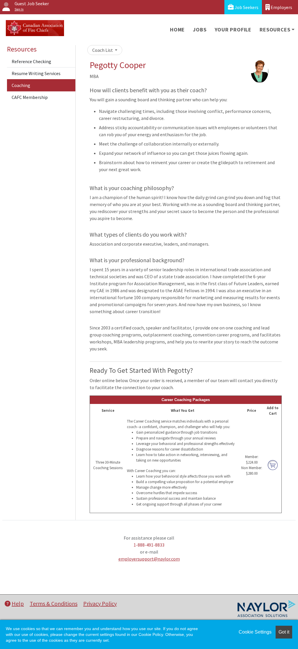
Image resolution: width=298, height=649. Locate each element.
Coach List (103, 50)
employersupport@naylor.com (149, 559)
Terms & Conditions (53, 603)
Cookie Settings (255, 632)
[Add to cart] (272, 464)
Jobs (199, 29)
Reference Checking (31, 61)
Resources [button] (275, 29)
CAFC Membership (30, 97)
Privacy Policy (100, 603)
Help (18, 603)
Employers (281, 7)
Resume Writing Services (36, 73)
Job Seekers (246, 7)
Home (177, 29)
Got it (284, 632)
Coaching (21, 85)
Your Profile (233, 29)
